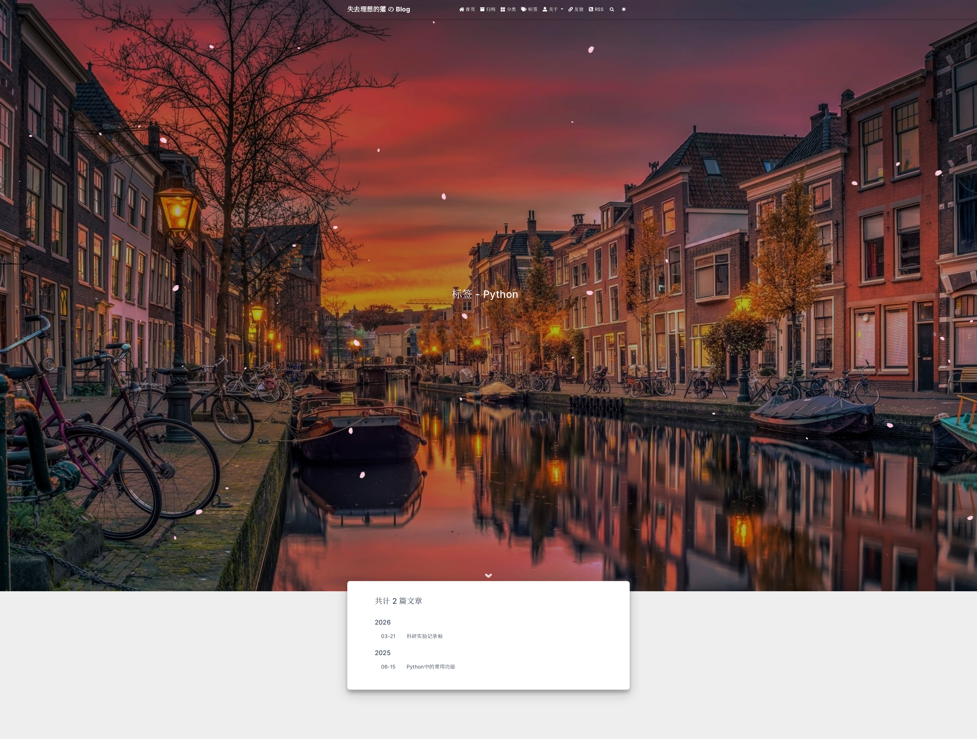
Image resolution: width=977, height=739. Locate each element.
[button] (553, 9)
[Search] (612, 9)
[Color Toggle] (624, 9)
